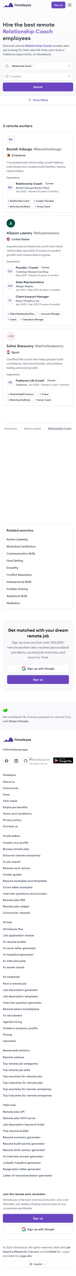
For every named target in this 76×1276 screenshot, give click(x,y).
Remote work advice (16, 868)
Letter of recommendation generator (27, 1175)
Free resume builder (16, 1131)
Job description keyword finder (24, 1124)
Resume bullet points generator (24, 1143)
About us (9, 781)
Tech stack (10, 801)
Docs (6, 794)
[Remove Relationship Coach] (33, 66)
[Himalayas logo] (17, 5)
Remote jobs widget (16, 906)
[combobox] (55, 66)
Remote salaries (13, 1057)
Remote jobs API (14, 1111)
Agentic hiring (12, 1022)
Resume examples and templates (25, 881)
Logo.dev (26, 1256)
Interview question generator (22, 1002)
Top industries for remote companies (27, 1095)
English (38, 1264)
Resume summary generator (21, 1137)
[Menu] (69, 4)
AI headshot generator (18, 954)
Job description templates (20, 996)
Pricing (7, 1034)
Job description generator (20, 990)
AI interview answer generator (23, 1156)
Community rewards (16, 912)
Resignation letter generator (22, 1169)
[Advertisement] (38, 114)
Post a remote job (14, 983)
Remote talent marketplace (21, 1009)
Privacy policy (12, 820)
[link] (11, 428)
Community (11, 788)
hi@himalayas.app (15, 749)
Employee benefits (15, 807)
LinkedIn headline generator (22, 1162)
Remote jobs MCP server (19, 1118)
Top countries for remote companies (27, 1089)
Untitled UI (53, 1251)
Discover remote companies (21, 855)
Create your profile (15, 842)
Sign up (38, 679)
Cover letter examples (18, 887)
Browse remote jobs (16, 849)
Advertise (9, 1041)
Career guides (12, 874)
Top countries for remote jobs (22, 1076)
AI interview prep (14, 961)
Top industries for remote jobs (23, 1082)
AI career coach (13, 967)
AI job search (12, 861)
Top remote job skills (16, 1070)
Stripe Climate (18, 721)
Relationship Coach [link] (59, 428)
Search (38, 87)
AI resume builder (14, 941)
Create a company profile (20, 1028)
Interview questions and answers (25, 893)
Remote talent (32, 428)
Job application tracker (18, 935)
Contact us (10, 826)
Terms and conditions (17, 813)
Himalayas (10, 428)
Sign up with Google (40, 668)
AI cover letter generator (19, 948)
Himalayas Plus (13, 929)
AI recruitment (12, 1015)
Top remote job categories (20, 1063)
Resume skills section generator (24, 1150)
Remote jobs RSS (14, 900)
